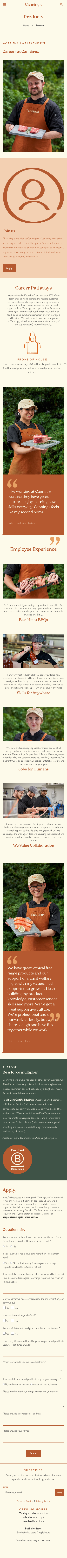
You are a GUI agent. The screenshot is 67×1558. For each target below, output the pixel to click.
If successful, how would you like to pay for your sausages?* (32, 1379)
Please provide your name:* (16, 1431)
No (14, 1246)
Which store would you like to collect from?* (24, 1362)
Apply (9, 268)
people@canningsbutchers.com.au (20, 1217)
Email (5, 1487)
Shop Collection (15, 531)
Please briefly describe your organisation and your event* (30, 1391)
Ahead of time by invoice (45, 1384)
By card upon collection (17, 1384)
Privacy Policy (43, 1501)
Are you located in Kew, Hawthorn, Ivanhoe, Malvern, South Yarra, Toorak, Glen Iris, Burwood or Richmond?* (32, 1239)
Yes (6, 1246)
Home (26, 25)
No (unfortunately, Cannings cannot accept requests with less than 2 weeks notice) (29, 1265)
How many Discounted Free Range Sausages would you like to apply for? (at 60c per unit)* (33, 1343)
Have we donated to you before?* (19, 1315)
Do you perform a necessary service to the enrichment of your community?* (33, 1300)
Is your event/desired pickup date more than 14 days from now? (31, 1255)
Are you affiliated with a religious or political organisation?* (31, 1328)
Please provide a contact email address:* (22, 1413)
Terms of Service (25, 1501)
